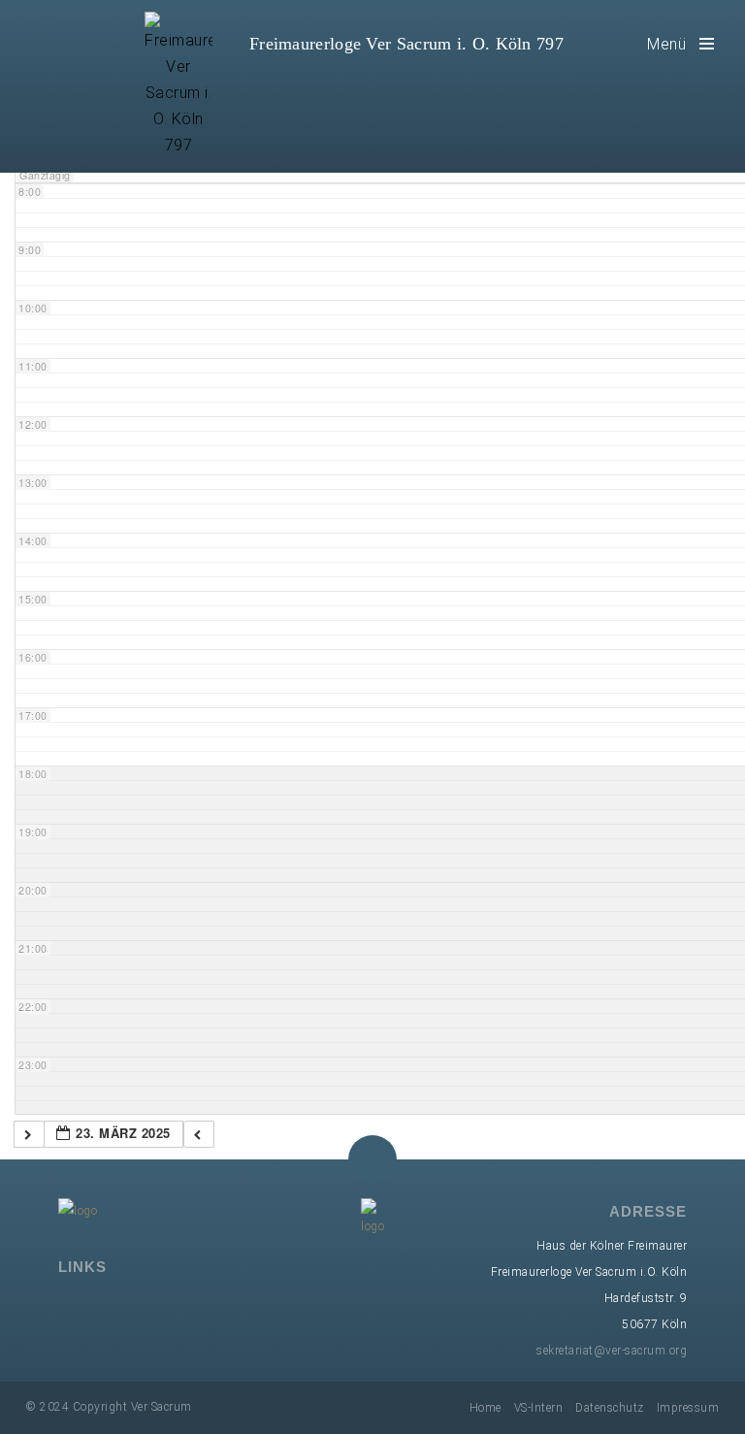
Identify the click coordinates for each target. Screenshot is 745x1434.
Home (486, 1408)
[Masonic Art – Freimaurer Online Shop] (211, 1305)
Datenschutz (609, 1408)
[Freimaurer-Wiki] (127, 1305)
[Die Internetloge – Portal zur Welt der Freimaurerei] (155, 1305)
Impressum (688, 1408)
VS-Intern (539, 1408)
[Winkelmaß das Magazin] (183, 1305)
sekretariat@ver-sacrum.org (611, 1350)
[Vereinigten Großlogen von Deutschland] (99, 1305)
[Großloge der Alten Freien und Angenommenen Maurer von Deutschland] (70, 1305)
